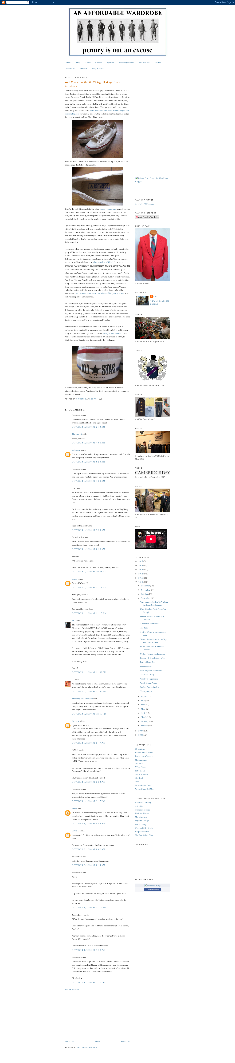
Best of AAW (144, 62)
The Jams (144, 627)
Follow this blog (153, 890)
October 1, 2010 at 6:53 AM (88, 461)
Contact (98, 62)
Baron (74, 578)
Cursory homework (108, 208)
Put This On (140, 770)
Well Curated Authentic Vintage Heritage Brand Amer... (154, 603)
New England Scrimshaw (151, 670)
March (144, 717)
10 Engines (140, 748)
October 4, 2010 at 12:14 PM (89, 907)
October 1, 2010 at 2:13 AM (88, 426)
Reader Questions (126, 62)
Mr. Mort (139, 763)
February (145, 721)
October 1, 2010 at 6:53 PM (88, 781)
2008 (140, 734)
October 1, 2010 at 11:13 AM (89, 587)
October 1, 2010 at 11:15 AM (89, 613)
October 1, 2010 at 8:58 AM (88, 549)
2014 (140, 565)
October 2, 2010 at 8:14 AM (88, 865)
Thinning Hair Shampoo (82, 698)
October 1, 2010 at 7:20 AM (88, 480)
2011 (140, 577)
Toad (137, 781)
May (143, 708)
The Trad (139, 777)
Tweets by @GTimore (144, 203)
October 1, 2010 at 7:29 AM (88, 530)
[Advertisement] (97, 1015)
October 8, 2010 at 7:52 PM (88, 982)
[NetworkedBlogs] (152, 885)
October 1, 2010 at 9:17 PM (88, 801)
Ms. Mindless (141, 816)
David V (75, 720)
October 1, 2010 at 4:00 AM (88, 442)
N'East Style (140, 767)
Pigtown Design (142, 820)
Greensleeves (146, 666)
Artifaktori (139, 806)
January (144, 725)
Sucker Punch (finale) (149, 687)
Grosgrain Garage (142, 809)
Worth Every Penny (148, 682)
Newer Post (69, 1041)
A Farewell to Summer (149, 623)
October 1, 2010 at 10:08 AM (89, 571)
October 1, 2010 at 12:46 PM (89, 691)
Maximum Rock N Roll (103, 262)
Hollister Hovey (142, 813)
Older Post (125, 1041)
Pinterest (83, 68)
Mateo (75, 808)
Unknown (76, 449)
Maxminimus (141, 759)
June (143, 704)
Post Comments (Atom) (87, 1047)
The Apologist (146, 691)
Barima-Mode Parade (144, 752)
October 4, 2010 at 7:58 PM (88, 949)
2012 (140, 573)
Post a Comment (72, 989)
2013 (140, 569)
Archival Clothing (143, 802)
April (143, 712)
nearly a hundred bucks (113, 333)
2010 (140, 582)
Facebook (70, 68)
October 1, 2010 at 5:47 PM (88, 742)
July (143, 700)
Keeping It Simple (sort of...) (152, 657)
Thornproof (77, 434)
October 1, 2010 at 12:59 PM (89, 713)
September (146, 598)
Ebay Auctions (98, 68)
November (145, 589)
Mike (74, 620)
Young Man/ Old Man (144, 788)
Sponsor (110, 62)
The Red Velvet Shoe (144, 835)
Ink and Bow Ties (147, 662)
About (88, 62)
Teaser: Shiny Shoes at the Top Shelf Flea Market (153, 641)
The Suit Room (141, 774)
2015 (140, 561)
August (144, 696)
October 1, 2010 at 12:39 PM (89, 672)
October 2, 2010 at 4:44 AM (88, 823)
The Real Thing (147, 674)
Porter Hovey (140, 824)
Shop (78, 62)
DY (73, 679)
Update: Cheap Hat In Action (152, 653)
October (144, 594)
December (145, 585)
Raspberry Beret (142, 831)
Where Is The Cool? (143, 785)
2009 (140, 730)
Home (68, 62)
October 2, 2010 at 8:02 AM (88, 849)
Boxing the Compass (144, 756)
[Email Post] (100, 399)
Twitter (157, 62)
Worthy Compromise (149, 678)
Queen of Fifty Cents (144, 827)
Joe (155, 296)
